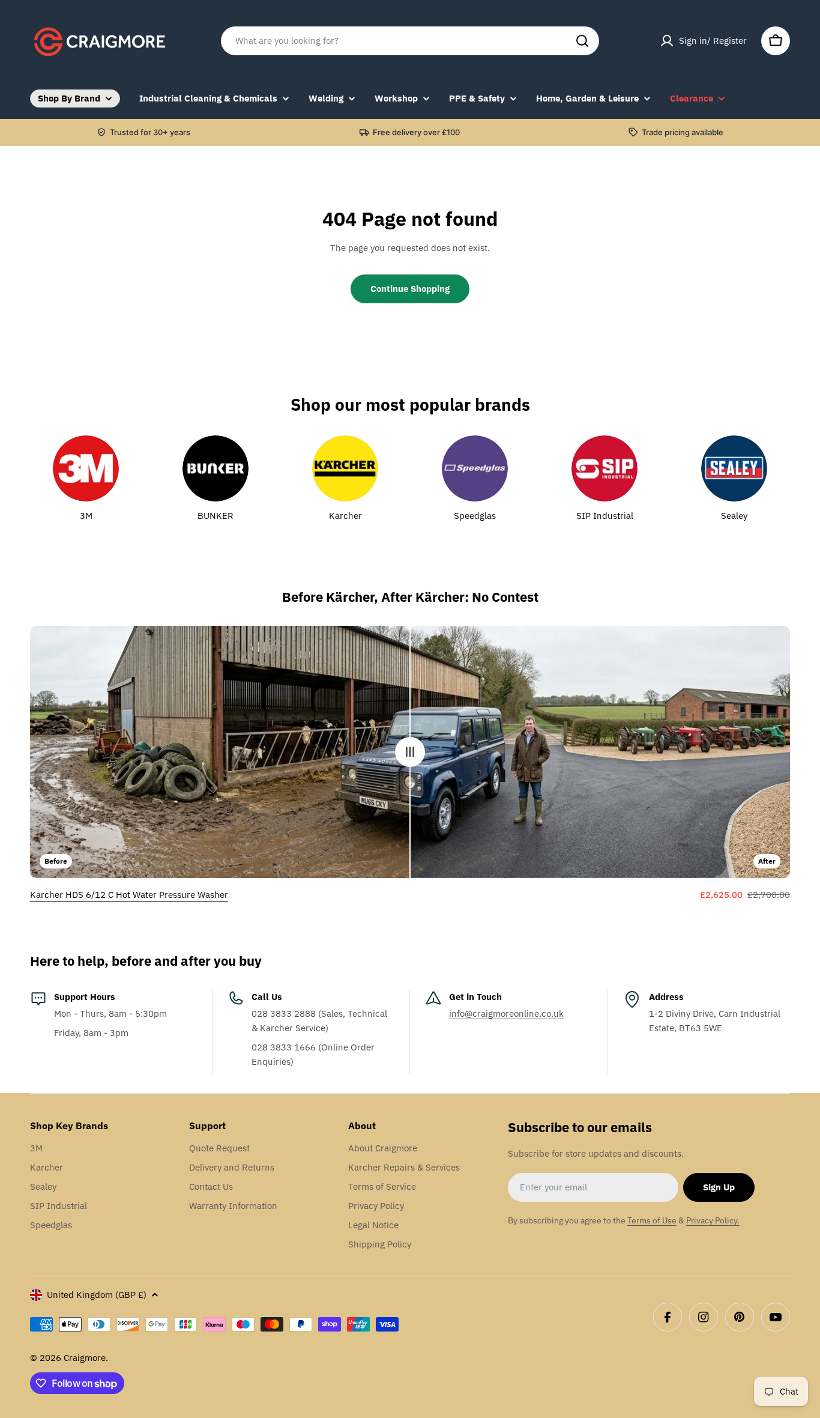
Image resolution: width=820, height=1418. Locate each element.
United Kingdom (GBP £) (96, 1294)
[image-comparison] (410, 752)
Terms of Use (652, 1220)
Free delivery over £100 (416, 132)
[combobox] (410, 40)
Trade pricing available (682, 132)
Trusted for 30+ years (150, 132)
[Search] (582, 41)
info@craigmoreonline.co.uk (506, 1013)
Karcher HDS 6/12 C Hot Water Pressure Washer (129, 894)
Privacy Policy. (713, 1220)
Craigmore (85, 1357)
